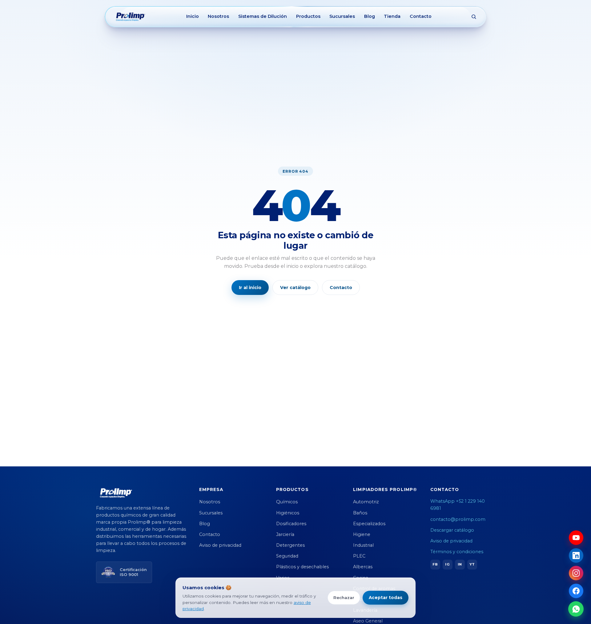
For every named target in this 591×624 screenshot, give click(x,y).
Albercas (362, 567)
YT (472, 564)
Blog (369, 16)
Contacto (421, 16)
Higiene (361, 534)
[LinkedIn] (576, 555)
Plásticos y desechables (302, 567)
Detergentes (290, 545)
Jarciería (285, 534)
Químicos (287, 502)
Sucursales (342, 16)
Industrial (363, 545)
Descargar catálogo (452, 530)
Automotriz (366, 502)
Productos (308, 16)
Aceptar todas (385, 597)
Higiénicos (287, 513)
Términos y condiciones (456, 551)
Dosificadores (291, 523)
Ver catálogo (295, 287)
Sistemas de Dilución (262, 16)
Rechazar (343, 597)
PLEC (359, 556)
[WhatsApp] (576, 609)
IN (460, 564)
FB (435, 564)
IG (447, 564)
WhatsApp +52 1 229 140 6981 (457, 504)
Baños (360, 513)
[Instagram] (576, 573)
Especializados (369, 523)
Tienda (392, 16)
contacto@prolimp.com (457, 519)
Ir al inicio (250, 287)
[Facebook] (576, 591)
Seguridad (287, 556)
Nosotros (218, 16)
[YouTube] (576, 537)
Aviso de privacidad (220, 545)
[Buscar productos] (474, 16)
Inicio (192, 16)
